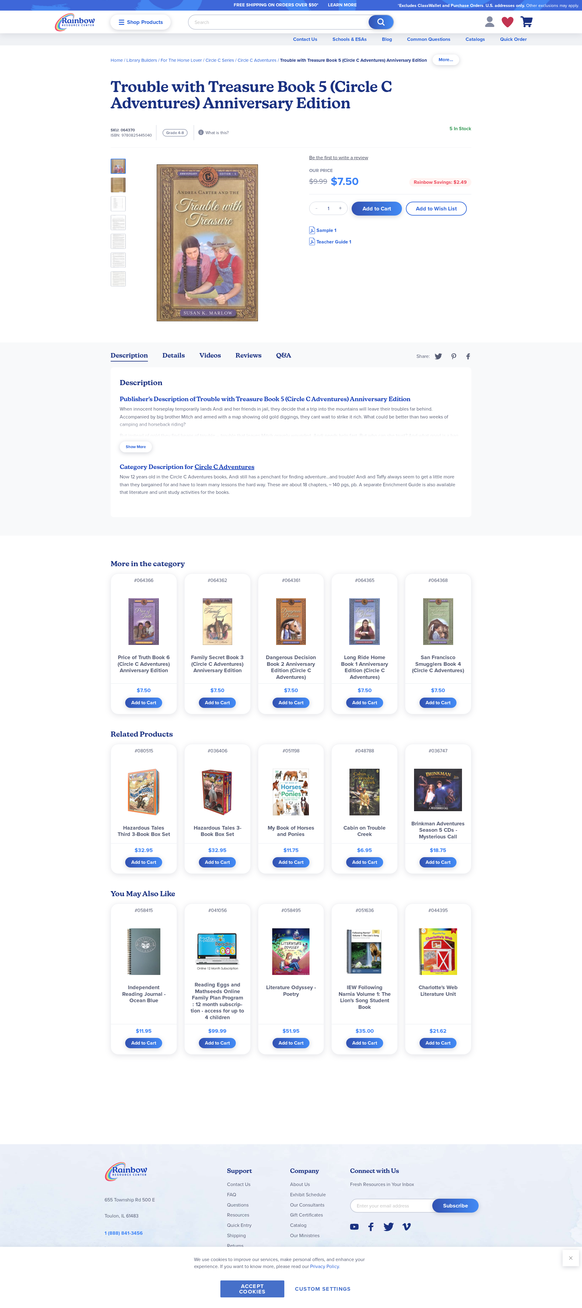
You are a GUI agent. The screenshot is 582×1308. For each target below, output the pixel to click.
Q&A (283, 355)
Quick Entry (239, 1225)
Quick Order (513, 39)
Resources (238, 1214)
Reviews (249, 355)
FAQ (231, 1194)
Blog (387, 39)
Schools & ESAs (350, 39)
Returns (235, 1245)
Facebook (468, 356)
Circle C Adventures (257, 60)
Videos (210, 355)
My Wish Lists (507, 22)
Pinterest (454, 356)
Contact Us (305, 39)
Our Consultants (307, 1204)
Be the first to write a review (338, 157)
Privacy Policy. (325, 1266)
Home (117, 60)
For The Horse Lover (181, 60)
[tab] (446, 59)
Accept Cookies (252, 1289)
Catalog (298, 1225)
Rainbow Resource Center (126, 1173)
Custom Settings (323, 1289)
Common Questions (428, 39)
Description (129, 355)
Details (173, 355)
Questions (238, 1204)
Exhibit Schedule (308, 1194)
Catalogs (475, 39)
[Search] (381, 22)
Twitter (438, 356)
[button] (489, 21)
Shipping (236, 1235)
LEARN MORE (342, 5)
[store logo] (75, 22)
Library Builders (141, 60)
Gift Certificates (306, 1214)
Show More (136, 447)
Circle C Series (220, 60)
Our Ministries (304, 1235)
